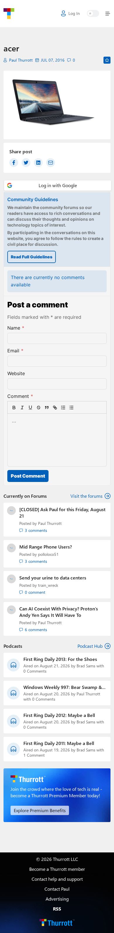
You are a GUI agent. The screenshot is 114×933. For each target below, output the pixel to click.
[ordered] (63, 407)
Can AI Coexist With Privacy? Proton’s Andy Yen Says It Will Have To (58, 611)
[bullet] (71, 407)
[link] (79, 407)
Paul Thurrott (21, 60)
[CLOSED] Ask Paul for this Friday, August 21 (62, 512)
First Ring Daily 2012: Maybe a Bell (59, 715)
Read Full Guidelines (31, 256)
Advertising (57, 899)
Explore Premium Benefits (40, 810)
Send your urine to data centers (52, 578)
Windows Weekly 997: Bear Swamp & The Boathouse (62, 687)
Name (15, 328)
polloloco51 (48, 554)
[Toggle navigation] (106, 13)
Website (16, 373)
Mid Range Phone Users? (45, 547)
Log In (74, 13)
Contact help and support (57, 879)
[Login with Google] (57, 185)
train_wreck (48, 585)
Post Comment (28, 476)
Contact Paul (57, 889)
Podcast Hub (90, 646)
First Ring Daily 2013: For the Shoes (60, 659)
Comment (20, 396)
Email (15, 351)
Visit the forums (86, 496)
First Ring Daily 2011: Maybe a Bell (58, 743)
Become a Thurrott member (57, 869)
